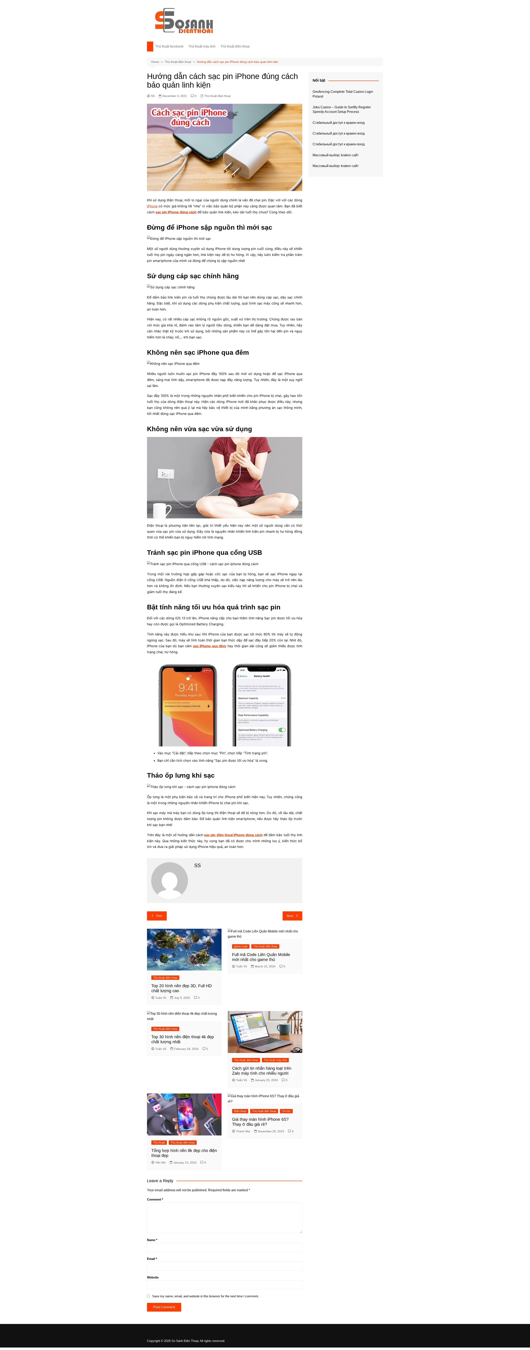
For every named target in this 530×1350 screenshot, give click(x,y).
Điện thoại (240, 1111)
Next (290, 916)
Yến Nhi (160, 1162)
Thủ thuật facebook (169, 46)
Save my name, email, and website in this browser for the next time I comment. (205, 1296)
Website (153, 1277)
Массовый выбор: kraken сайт (336, 155)
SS (153, 96)
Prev (159, 916)
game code (240, 946)
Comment (155, 1199)
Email (152, 1258)
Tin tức (286, 1111)
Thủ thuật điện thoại (235, 46)
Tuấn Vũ (160, 997)
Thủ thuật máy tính (202, 46)
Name (152, 1240)
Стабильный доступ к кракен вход (339, 122)
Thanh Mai (243, 1131)
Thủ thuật (159, 1142)
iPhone (152, 206)
